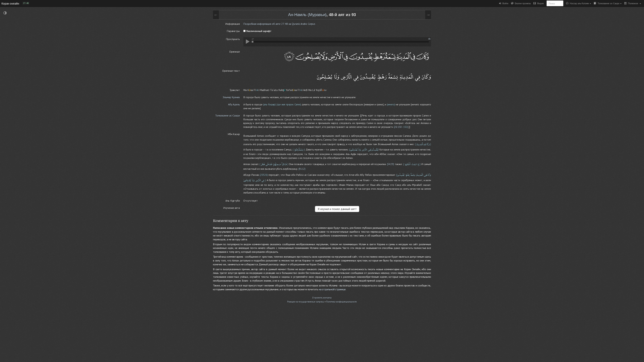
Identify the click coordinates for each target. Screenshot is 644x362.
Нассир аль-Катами (578, 3)
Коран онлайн (10, 3)
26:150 (397, 127)
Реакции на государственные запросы (305, 301)
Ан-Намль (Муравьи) (307, 14)
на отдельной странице (332, 289)
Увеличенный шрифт (259, 31)
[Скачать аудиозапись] (429, 38)
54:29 (390, 164)
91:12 (302, 168)
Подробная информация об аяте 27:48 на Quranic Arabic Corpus (279, 23)
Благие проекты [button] (522, 3)
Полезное (633, 3)
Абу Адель (234, 104)
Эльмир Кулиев (231, 97)
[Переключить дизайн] (5, 13)
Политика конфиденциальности (341, 301)
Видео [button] (540, 3)
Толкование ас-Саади (607, 3)
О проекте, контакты (322, 297)
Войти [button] (504, 3)
